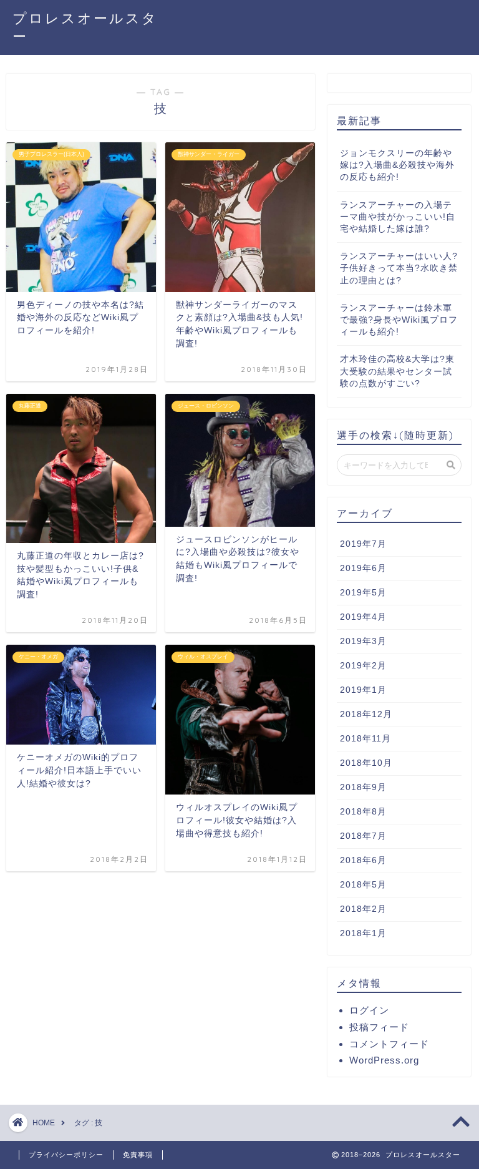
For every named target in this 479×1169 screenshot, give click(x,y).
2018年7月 (363, 836)
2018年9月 (363, 787)
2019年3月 (363, 641)
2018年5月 (363, 884)
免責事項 (138, 1154)
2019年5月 (363, 592)
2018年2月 (363, 909)
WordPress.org (384, 1060)
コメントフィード (389, 1044)
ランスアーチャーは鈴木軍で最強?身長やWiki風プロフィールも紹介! (399, 319)
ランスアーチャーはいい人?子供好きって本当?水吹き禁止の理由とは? (399, 268)
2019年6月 (363, 568)
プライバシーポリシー (66, 1154)
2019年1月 (363, 690)
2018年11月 (365, 738)
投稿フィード (379, 1027)
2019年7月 (363, 544)
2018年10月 (366, 763)
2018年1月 (363, 933)
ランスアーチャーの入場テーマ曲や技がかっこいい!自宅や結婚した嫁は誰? (397, 216)
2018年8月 (363, 811)
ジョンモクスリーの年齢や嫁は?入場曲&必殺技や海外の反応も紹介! (397, 165)
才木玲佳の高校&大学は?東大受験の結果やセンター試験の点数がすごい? (397, 371)
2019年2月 (363, 665)
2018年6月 (363, 860)
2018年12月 (366, 714)
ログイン (369, 1010)
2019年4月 (363, 617)
